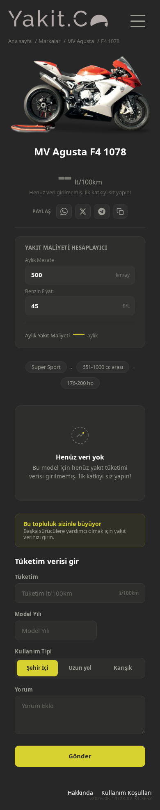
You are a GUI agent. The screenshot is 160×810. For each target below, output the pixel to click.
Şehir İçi (37, 667)
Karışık (123, 667)
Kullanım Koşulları (126, 792)
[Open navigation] (137, 21)
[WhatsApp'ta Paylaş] (64, 211)
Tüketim (26, 577)
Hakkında (80, 792)
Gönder (80, 756)
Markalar (49, 41)
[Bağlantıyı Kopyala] (120, 211)
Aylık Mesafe (39, 260)
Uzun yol (80, 667)
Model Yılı (28, 614)
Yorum (24, 690)
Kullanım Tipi (33, 651)
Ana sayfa (20, 41)
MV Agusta (80, 41)
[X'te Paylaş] (83, 211)
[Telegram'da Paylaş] (102, 211)
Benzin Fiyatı (39, 291)
